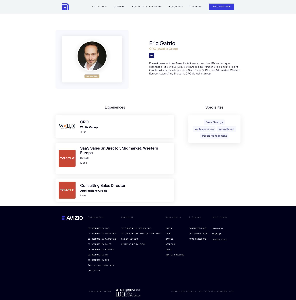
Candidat (120, 7)
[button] (100, 8)
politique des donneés (213, 291)
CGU (231, 291)
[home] (65, 6)
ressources (175, 7)
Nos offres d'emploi (147, 7)
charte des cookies (183, 291)
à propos (195, 7)
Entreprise (100, 7)
